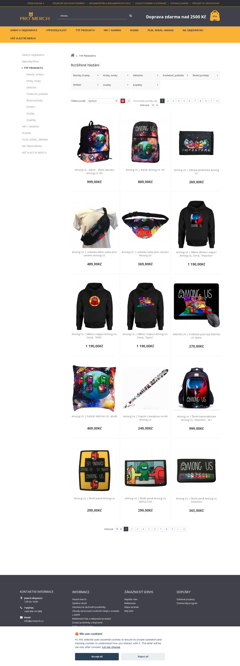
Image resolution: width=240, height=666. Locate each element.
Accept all (96, 656)
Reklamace (130, 603)
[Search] (131, 15)
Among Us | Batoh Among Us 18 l (145, 169)
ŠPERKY (30, 107)
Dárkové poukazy (186, 599)
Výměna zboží (79, 603)
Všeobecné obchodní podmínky (68, 3)
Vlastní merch (79, 599)
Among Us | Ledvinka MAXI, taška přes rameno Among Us (94, 253)
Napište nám (130, 599)
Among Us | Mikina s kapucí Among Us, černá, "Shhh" (94, 335)
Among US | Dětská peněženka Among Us (196, 171)
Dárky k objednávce (33, 55)
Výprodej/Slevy (30, 61)
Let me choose (111, 647)
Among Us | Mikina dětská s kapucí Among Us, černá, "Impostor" (196, 254)
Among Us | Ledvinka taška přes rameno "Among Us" (145, 253)
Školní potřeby (34, 100)
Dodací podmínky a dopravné (150, 3)
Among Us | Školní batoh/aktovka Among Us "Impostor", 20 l (196, 418)
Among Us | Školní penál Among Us (94, 498)
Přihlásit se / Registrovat (205, 3)
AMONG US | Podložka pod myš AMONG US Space (196, 336)
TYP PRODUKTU (33, 68)
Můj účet (128, 610)
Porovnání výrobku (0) (145, 100)
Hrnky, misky (33, 81)
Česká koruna (35, 3)
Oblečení (31, 87)
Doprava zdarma (179, 3)
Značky (30, 113)
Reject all (143, 656)
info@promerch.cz (34, 621)
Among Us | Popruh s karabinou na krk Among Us (145, 418)
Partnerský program (187, 603)
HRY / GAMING (30, 126)
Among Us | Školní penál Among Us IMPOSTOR (145, 500)
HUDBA (26, 133)
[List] (128, 101)
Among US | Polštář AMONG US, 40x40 (94, 416)
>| (217, 100)
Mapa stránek (131, 607)
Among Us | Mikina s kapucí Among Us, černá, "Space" (145, 335)
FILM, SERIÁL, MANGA (35, 139)
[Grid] (123, 101)
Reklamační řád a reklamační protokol (110, 3)
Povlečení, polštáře (37, 94)
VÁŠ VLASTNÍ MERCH (34, 152)
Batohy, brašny (35, 74)
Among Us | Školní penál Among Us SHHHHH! (196, 500)
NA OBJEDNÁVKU (32, 146)
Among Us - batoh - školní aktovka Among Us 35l (94, 171)
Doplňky (31, 120)
